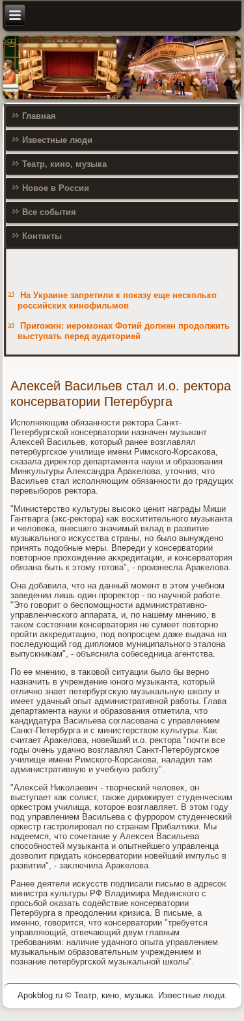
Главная (39, 116)
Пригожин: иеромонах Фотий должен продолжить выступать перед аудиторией (124, 331)
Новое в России (55, 188)
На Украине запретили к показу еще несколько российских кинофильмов (117, 300)
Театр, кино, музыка (64, 164)
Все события (49, 212)
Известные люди (57, 140)
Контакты (42, 236)
